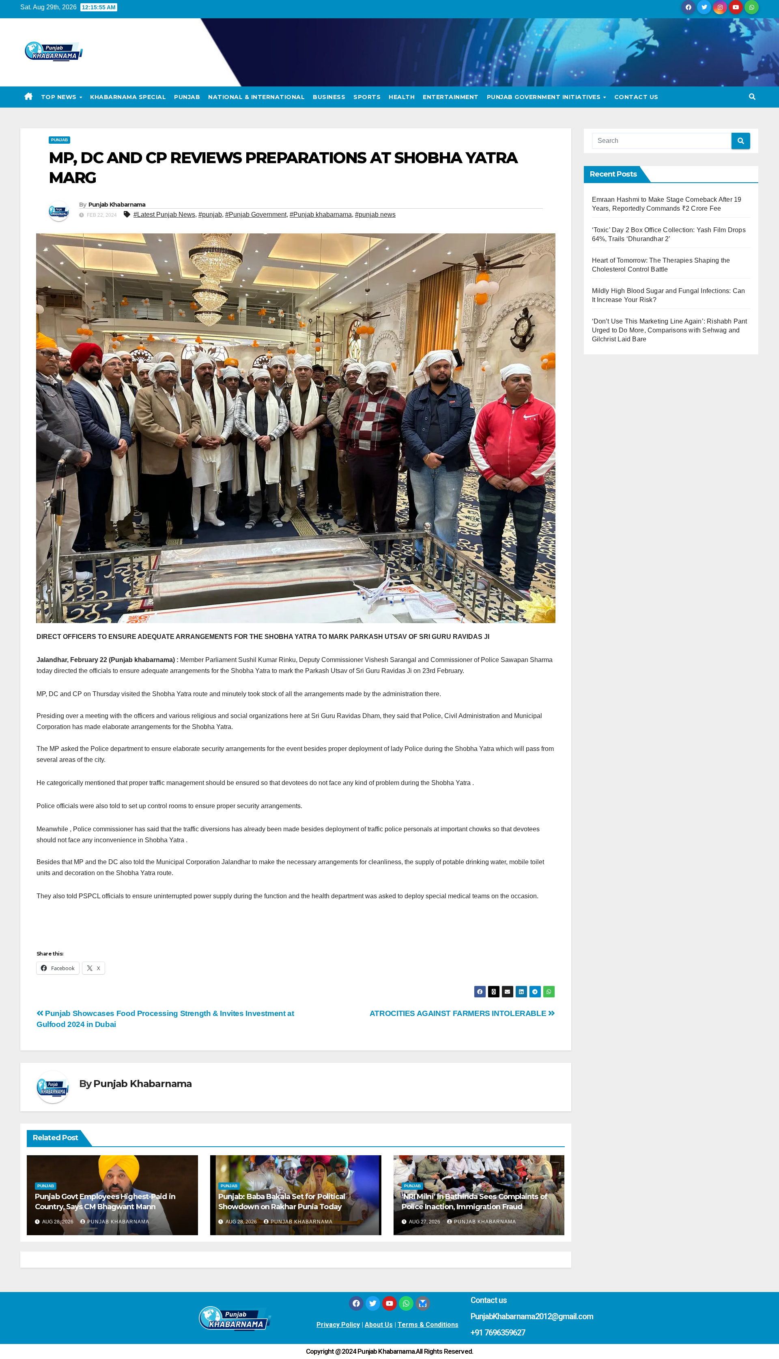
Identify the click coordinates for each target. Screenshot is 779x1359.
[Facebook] (356, 1303)
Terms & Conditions (428, 1325)
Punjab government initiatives (545, 97)
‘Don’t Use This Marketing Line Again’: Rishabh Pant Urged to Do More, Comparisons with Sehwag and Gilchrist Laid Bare (669, 330)
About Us (379, 1325)
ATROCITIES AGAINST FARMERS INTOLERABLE (459, 1013)
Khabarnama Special (128, 97)
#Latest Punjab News (164, 214)
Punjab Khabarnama (117, 204)
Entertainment (451, 97)
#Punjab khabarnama (321, 214)
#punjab (210, 214)
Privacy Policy (338, 1325)
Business (329, 97)
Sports (367, 97)
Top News (60, 97)
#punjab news (375, 214)
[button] (752, 96)
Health (402, 97)
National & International (256, 97)
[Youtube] (389, 1303)
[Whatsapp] (406, 1303)
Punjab (187, 97)
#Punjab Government (255, 214)
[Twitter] (373, 1303)
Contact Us (636, 97)
